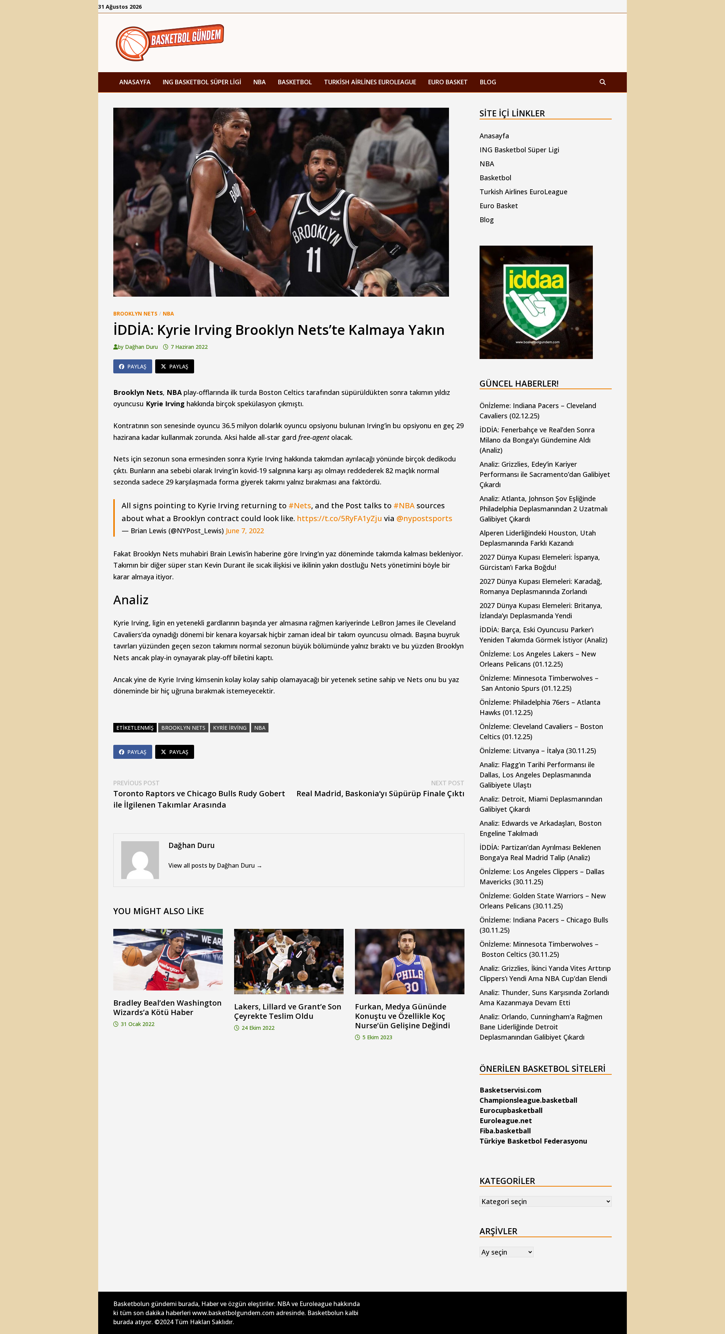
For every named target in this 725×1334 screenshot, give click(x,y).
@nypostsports (424, 518)
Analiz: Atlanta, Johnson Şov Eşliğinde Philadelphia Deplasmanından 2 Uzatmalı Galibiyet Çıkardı (544, 508)
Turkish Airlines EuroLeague (370, 82)
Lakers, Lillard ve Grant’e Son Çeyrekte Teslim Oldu (287, 1011)
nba (259, 727)
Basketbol (295, 82)
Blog (488, 82)
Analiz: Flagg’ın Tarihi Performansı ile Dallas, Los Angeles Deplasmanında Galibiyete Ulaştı (537, 774)
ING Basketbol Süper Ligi (202, 82)
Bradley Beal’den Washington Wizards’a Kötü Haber (167, 1007)
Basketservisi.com (510, 1089)
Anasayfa (135, 82)
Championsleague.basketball (528, 1100)
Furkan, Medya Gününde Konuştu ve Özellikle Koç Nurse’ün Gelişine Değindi (402, 1016)
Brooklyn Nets (135, 313)
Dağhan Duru (141, 346)
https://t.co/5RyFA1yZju (339, 518)
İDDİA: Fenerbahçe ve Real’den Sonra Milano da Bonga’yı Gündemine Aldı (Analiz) (537, 440)
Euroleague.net (506, 1120)
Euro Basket (448, 82)
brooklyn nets (183, 727)
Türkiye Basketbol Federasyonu (533, 1140)
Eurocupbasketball (511, 1110)
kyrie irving (230, 727)
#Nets (299, 505)
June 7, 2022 (245, 530)
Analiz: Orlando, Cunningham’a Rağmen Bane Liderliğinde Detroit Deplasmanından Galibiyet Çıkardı (541, 1027)
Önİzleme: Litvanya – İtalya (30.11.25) (538, 750)
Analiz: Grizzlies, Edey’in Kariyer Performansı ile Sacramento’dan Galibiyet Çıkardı (545, 474)
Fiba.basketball (505, 1130)
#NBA (404, 505)
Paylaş (137, 366)
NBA (259, 82)
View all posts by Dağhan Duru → (215, 865)
